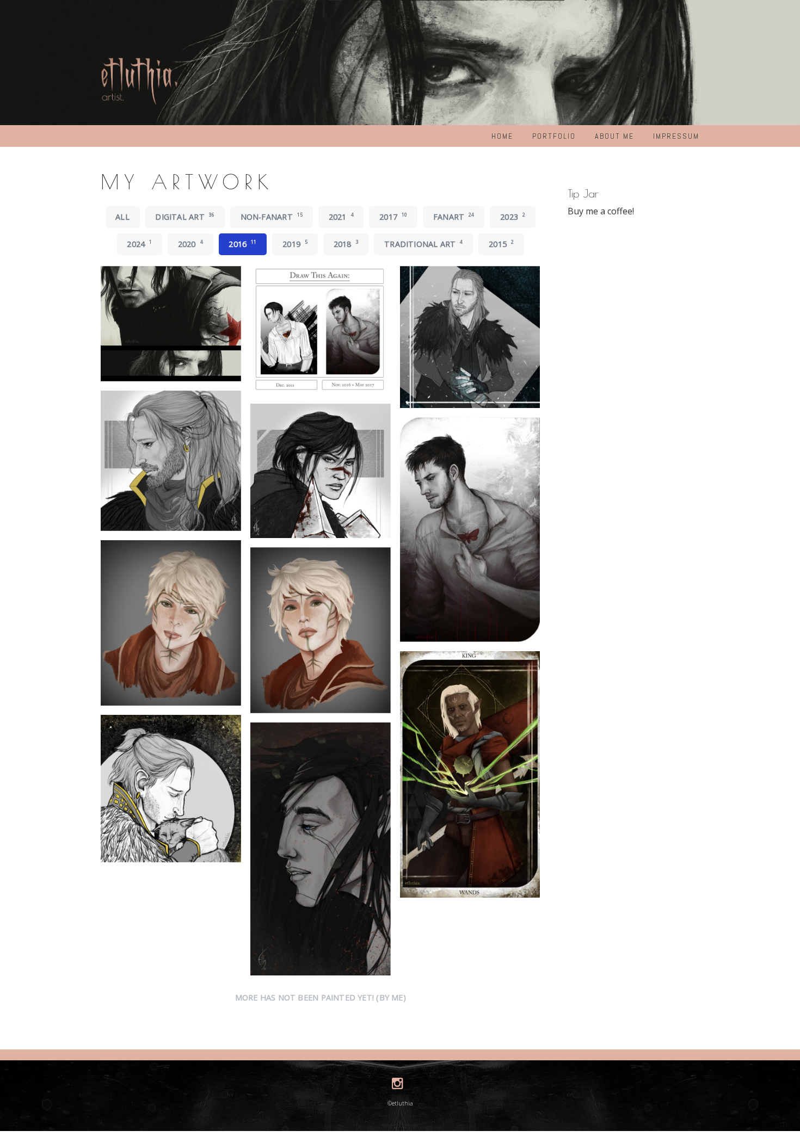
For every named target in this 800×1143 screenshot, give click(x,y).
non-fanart (272, 217)
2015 (501, 244)
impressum (676, 136)
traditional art (423, 244)
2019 (294, 244)
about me (614, 136)
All (122, 217)
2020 (190, 244)
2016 (242, 244)
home (502, 136)
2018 (346, 244)
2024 (139, 244)
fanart (454, 217)
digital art (184, 217)
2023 (512, 217)
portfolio (554, 136)
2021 (341, 217)
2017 (393, 217)
